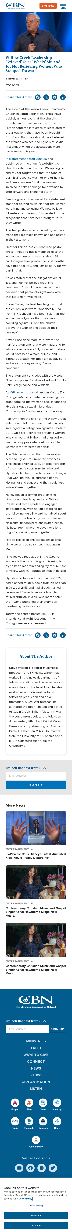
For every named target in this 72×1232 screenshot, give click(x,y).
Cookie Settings (36, 1205)
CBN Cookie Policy (22, 1198)
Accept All (36, 1225)
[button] (61, 6)
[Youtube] (19, 1168)
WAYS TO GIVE (36, 1054)
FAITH (36, 1048)
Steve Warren (17, 79)
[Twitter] (46, 97)
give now (48, 5)
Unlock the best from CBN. (26, 768)
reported (24, 392)
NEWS (36, 1068)
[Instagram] (41, 1168)
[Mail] (54, 97)
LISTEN (36, 1088)
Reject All (36, 1215)
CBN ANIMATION (36, 1082)
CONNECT (36, 1061)
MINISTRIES (36, 1041)
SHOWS (36, 1075)
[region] (36, 1205)
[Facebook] (38, 97)
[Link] (63, 97)
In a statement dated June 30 (27, 159)
